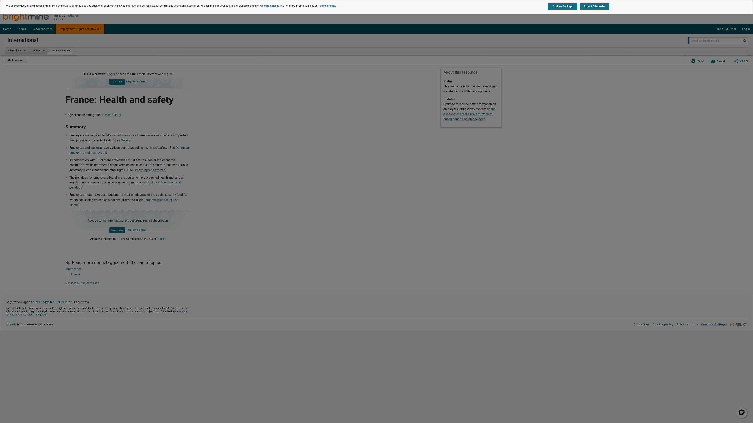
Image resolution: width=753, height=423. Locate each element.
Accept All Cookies (595, 6)
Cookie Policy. (327, 5)
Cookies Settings (269, 5)
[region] (376, 7)
